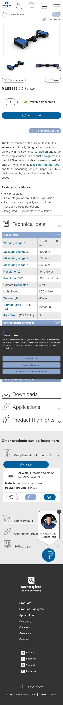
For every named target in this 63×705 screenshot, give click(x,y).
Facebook (31, 658)
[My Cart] (44, 8)
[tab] (31, 235)
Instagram (31, 671)
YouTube (30, 665)
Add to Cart (34, 115)
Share (55, 80)
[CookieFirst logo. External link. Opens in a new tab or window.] (4, 331)
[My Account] (18, 8)
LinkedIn (30, 652)
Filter (29, 464)
